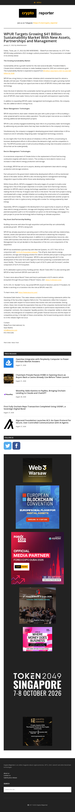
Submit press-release (10, 778)
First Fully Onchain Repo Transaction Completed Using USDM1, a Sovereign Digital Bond (35, 407)
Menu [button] (39, 2)
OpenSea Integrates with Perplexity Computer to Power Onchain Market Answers (42, 360)
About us (6, 773)
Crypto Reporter (37, 13)
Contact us (7, 775)
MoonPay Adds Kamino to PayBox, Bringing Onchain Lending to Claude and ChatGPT (41, 391)
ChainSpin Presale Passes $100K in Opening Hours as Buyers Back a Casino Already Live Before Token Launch (42, 376)
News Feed (15, 342)
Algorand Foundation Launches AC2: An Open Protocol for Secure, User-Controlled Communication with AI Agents (43, 421)
